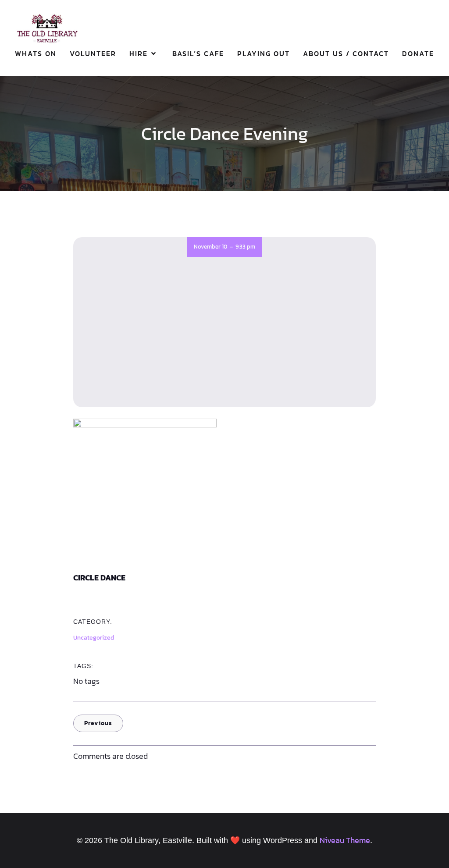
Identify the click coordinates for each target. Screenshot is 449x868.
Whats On (36, 53)
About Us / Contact (346, 53)
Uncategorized (93, 637)
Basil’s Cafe (198, 53)
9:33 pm (245, 246)
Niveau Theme (345, 840)
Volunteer (93, 53)
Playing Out (263, 53)
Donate (418, 53)
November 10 (210, 246)
